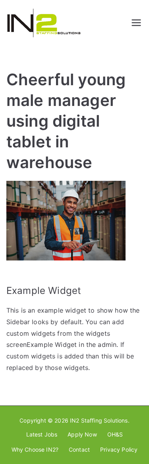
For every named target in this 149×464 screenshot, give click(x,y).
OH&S (115, 434)
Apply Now (82, 434)
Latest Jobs (42, 434)
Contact (79, 449)
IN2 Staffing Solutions (99, 420)
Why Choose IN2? (35, 449)
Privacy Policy (118, 449)
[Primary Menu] (136, 22)
